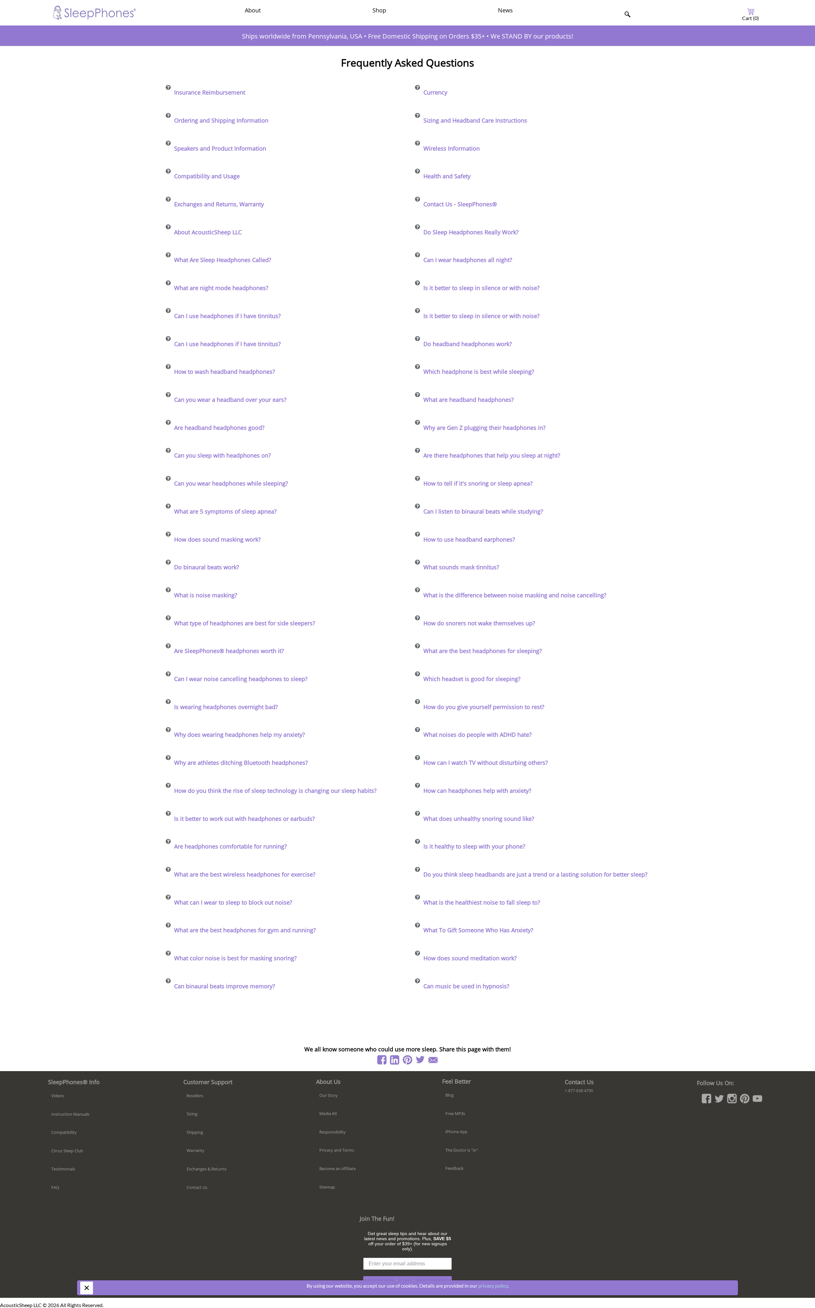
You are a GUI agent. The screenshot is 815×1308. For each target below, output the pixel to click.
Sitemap (327, 1187)
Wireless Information (451, 148)
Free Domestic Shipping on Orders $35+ (426, 36)
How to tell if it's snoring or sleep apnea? (478, 483)
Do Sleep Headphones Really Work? (471, 232)
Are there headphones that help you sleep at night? (491, 455)
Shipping (195, 1132)
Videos (57, 1095)
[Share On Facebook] (382, 1060)
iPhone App (456, 1131)
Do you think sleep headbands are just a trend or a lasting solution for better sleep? (535, 874)
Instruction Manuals (70, 1114)
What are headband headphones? (468, 399)
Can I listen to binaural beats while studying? (483, 511)
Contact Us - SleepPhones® (460, 204)
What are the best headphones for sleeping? (482, 651)
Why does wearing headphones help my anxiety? (239, 734)
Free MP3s (455, 1113)
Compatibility (64, 1132)
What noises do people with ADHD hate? (477, 734)
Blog (449, 1095)
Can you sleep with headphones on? (222, 455)
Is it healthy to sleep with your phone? (474, 846)
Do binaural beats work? (206, 567)
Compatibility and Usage (207, 176)
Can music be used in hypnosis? (466, 986)
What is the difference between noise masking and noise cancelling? (514, 595)
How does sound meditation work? (470, 958)
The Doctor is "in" (461, 1150)
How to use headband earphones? (469, 539)
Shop (379, 10)
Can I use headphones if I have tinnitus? (227, 316)
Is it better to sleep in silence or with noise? (481, 288)
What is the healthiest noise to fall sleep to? (481, 902)
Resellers (195, 1095)
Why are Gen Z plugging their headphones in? (484, 427)
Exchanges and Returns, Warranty (219, 204)
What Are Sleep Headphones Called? (222, 260)
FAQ (55, 1187)
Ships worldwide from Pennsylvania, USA (302, 36)
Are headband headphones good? (219, 427)
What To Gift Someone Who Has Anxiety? (478, 930)
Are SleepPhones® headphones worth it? (229, 651)
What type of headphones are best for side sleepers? (244, 623)
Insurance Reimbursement (209, 92)
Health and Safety (447, 176)
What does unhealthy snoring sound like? (478, 818)
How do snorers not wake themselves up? (479, 623)
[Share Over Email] (433, 1060)
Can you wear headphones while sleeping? (231, 483)
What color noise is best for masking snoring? (235, 958)
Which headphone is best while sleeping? (478, 371)
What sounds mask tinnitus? (461, 567)
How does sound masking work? (217, 539)
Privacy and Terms (336, 1150)
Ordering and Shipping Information (221, 120)
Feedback (454, 1168)
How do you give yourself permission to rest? (483, 707)
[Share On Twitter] (420, 1060)
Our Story (328, 1095)
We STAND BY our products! (532, 36)
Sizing (192, 1114)
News (505, 10)
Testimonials (63, 1169)
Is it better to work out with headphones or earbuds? (244, 818)
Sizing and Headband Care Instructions (475, 120)
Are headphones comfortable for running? (230, 846)
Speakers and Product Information (220, 148)
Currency (435, 92)
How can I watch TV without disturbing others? (485, 762)
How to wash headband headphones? (224, 371)
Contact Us (197, 1187)
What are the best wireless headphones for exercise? (244, 874)
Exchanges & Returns (206, 1169)
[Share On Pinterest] (407, 1060)
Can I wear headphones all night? (467, 260)
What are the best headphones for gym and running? (245, 930)
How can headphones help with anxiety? (477, 790)
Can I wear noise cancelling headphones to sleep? (241, 679)
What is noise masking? (205, 595)
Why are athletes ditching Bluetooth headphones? (241, 762)
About (253, 10)
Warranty (195, 1150)
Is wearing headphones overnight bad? (226, 707)
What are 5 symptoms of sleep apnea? (225, 511)
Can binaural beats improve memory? (224, 986)
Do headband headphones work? (467, 344)
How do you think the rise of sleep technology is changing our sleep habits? (275, 790)
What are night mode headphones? (221, 288)
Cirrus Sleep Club (67, 1151)
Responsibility (332, 1132)
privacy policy (493, 1286)
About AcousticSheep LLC (208, 232)
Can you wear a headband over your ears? (230, 399)
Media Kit (328, 1113)
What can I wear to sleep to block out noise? (233, 902)
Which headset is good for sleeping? (472, 679)
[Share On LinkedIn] (395, 1060)
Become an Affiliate (337, 1168)
